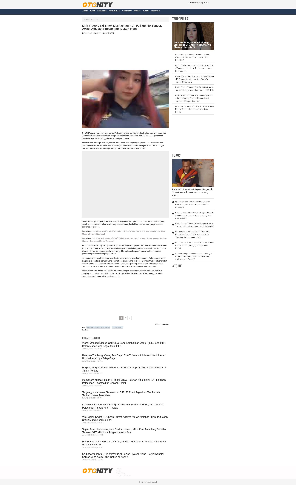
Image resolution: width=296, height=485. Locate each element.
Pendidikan (114, 11)
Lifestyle (155, 11)
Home (85, 11)
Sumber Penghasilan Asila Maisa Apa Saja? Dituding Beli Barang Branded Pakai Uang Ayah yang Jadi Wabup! (193, 256)
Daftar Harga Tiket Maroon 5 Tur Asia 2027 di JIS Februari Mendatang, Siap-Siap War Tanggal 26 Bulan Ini (194, 79)
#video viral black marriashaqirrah (98, 327)
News (92, 11)
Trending (102, 11)
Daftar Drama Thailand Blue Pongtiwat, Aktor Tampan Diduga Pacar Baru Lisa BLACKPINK (194, 88)
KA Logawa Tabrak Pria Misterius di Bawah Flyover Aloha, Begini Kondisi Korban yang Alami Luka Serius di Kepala (123, 455)
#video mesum (117, 327)
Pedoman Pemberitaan (123, 475)
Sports (137, 11)
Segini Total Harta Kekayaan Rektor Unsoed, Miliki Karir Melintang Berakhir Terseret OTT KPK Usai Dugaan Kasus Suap (124, 431)
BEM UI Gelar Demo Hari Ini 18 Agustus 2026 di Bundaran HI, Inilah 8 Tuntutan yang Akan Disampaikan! (194, 68)
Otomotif (127, 11)
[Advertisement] (125, 52)
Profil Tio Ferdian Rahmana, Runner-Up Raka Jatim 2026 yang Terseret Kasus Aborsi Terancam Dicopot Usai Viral (194, 98)
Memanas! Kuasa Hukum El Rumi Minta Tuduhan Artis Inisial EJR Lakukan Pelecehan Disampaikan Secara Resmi (124, 381)
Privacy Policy (120, 473)
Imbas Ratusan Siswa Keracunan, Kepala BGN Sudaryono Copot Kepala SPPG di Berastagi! (192, 57)
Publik (146, 11)
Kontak (118, 471)
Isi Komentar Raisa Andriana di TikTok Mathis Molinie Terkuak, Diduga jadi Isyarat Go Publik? (194, 109)
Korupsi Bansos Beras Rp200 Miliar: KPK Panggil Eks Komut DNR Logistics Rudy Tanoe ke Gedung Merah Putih (192, 235)
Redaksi (118, 469)
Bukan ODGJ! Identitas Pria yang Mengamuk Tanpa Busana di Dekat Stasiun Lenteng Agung (192, 192)
